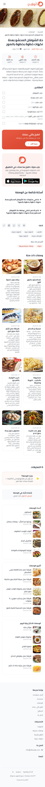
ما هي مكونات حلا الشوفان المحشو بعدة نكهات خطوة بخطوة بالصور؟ (23, 200)
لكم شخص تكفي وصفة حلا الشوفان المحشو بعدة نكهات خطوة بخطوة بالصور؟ (23, 211)
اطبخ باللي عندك (37, 707)
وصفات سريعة (38, 730)
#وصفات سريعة (37, 236)
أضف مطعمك (38, 695)
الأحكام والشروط (28, 772)
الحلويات (40, 726)
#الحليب (39, 232)
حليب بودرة (35, 97)
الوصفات (31, 31)
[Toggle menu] (4, 4)
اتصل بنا (40, 715)
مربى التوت (32, 116)
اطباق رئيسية (38, 734)
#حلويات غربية (29, 232)
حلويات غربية (38, 738)
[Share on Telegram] (9, 225)
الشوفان (36, 93)
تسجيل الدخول (26, 495)
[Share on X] (19, 225)
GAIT (26, 779)
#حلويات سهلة (23, 236)
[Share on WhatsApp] (14, 225)
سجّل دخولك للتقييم (37, 49)
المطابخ (40, 711)
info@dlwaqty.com (33, 750)
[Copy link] (4, 225)
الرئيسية (40, 31)
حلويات (39, 246)
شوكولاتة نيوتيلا (30, 123)
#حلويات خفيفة (16, 232)
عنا (13, 772)
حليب (37, 102)
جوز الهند (35, 107)
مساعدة (40, 699)
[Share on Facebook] (24, 225)
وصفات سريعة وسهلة (26, 246)
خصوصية (18, 772)
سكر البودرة (32, 111)
